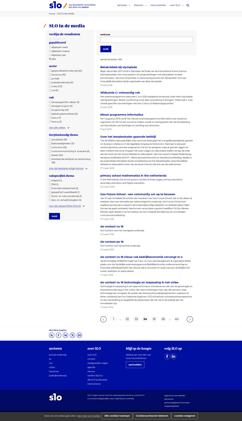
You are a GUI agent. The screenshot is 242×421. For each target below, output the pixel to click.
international (93, 384)
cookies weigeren (184, 415)
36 (163, 319)
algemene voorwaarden (174, 395)
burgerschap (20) (60, 110)
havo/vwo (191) (59, 75)
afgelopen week (60, 47)
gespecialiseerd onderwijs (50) (67, 71)
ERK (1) (55, 184)
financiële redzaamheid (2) (65, 188)
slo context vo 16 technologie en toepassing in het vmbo (139, 282)
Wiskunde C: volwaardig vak (120, 92)
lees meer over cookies (88, 416)
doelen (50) (57, 155)
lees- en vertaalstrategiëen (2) (66, 200)
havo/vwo (54, 371)
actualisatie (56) (59, 139)
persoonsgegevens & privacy (177, 402)
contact (91, 359)
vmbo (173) (57, 86)
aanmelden (136, 365)
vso (50, 363)
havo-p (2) (57, 122)
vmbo (52, 367)
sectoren (122, 5)
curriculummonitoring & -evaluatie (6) (70, 151)
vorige (103, 319)
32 (127, 319)
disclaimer (169, 399)
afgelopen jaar (59, 55)
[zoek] (188, 5)
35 (154, 319)
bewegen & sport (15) (62, 106)
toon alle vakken (57, 127)
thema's (138, 5)
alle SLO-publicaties (97, 380)
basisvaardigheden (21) (63, 143)
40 (177, 319)
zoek (54, 216)
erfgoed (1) (57, 180)
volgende (190, 319)
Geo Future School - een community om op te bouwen (137, 194)
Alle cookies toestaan (117, 415)
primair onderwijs (58, 355)
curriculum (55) (59, 147)
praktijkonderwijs (58, 375)
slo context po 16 (111, 241)
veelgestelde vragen (97, 363)
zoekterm (105, 34)
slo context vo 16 (111, 226)
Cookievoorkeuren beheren (152, 415)
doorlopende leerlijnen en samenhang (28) (71, 161)
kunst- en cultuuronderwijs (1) (67, 196)
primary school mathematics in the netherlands (133, 175)
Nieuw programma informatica (121, 114)
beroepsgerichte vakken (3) (65, 102)
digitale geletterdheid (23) (65, 114)
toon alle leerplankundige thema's (66, 168)
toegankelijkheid (171, 406)
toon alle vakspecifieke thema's (65, 206)
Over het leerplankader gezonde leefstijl (128, 136)
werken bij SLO (95, 375)
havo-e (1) (56, 118)
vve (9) (55, 90)
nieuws (91, 371)
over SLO (175, 5)
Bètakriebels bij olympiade (118, 67)
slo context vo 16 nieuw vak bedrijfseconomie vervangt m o (141, 257)
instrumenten (158, 5)
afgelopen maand (60, 51)
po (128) (55, 78)
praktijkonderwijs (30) (62, 82)
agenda (91, 367)
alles (54, 59)
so (50, 359)
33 (136, 319)
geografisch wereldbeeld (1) (65, 192)
